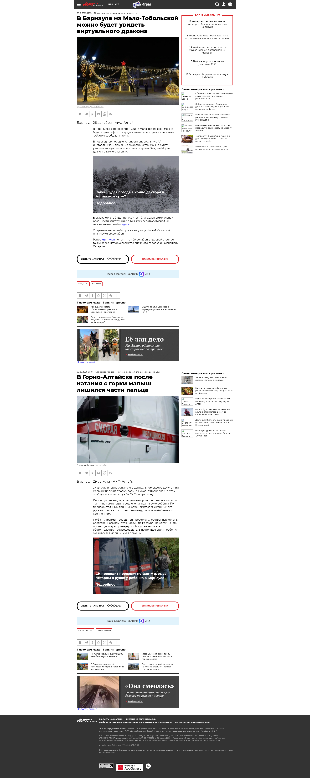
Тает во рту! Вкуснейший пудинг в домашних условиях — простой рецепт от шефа (212, 138)
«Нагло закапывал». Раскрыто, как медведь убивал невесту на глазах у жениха (213, 128)
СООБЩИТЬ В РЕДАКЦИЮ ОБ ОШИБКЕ (193, 722)
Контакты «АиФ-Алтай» (111, 719)
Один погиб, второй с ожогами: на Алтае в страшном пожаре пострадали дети (158, 666)
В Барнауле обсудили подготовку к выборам (207, 75)
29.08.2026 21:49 (85, 372)
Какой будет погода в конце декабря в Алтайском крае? (130, 194)
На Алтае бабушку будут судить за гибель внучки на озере (107, 655)
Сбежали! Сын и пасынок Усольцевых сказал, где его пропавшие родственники (214, 96)
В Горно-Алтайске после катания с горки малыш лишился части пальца (207, 37)
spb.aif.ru (102, 465)
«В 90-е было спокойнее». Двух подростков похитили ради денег (212, 147)
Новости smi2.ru (87, 362)
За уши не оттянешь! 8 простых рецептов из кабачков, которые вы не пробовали (214, 390)
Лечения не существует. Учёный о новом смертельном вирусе (212, 378)
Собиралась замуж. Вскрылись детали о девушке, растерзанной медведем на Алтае (212, 106)
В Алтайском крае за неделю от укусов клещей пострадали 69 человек (207, 50)
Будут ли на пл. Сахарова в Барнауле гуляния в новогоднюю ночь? (159, 309)
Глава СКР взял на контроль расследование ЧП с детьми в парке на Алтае (157, 656)
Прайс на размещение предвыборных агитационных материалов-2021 (135, 722)
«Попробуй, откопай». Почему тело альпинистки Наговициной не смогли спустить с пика (213, 412)
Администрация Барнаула (90, 106)
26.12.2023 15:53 (84, 13)
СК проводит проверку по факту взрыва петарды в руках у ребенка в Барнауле (131, 576)
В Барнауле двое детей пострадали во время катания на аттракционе (107, 666)
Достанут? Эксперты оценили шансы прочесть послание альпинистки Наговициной (214, 422)
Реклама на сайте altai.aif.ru (141, 719)
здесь (125, 224)
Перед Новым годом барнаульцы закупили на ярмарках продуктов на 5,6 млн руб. (107, 319)
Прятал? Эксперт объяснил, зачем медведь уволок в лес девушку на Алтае (212, 401)
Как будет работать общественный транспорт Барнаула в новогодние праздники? (97, 311)
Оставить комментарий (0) (155, 259)
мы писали (109, 239)
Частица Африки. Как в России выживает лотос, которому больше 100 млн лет (213, 433)
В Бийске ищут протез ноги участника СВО (207, 63)
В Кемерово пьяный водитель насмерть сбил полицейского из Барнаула (207, 24)
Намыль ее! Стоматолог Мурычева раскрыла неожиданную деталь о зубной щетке (212, 117)
